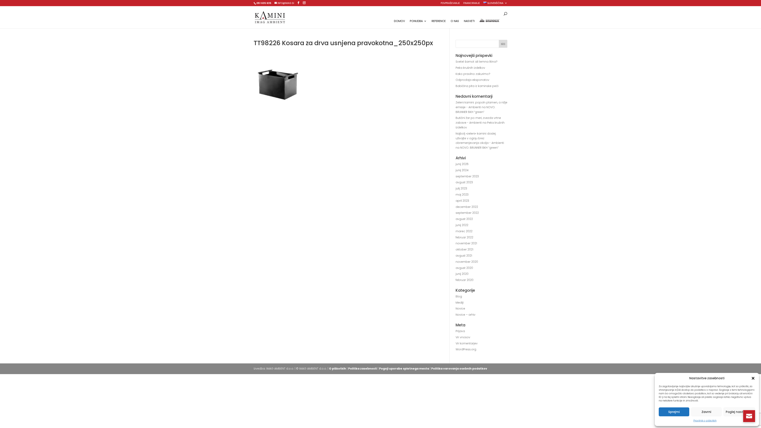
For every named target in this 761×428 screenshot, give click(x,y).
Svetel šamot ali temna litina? (476, 62)
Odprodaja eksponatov (472, 80)
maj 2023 (462, 195)
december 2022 (467, 207)
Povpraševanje (450, 3)
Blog (459, 296)
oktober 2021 (464, 249)
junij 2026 (462, 164)
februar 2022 (464, 237)
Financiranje (471, 3)
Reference (439, 21)
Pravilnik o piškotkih (705, 420)
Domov (399, 21)
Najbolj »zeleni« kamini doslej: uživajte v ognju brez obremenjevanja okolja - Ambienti (480, 138)
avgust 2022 (464, 219)
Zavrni (706, 412)
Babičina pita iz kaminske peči (477, 86)
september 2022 (467, 213)
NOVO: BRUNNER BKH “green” (479, 148)
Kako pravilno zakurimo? (473, 74)
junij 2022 (462, 225)
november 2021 (466, 243)
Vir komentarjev (467, 343)
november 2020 (467, 262)
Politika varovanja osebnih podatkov (459, 369)
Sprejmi (674, 412)
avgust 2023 (464, 182)
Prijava (460, 331)
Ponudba (416, 21)
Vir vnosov (463, 337)
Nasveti (469, 21)
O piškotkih (337, 369)
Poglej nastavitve (739, 412)
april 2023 (462, 201)
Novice (460, 308)
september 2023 (467, 176)
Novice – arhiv (465, 315)
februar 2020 (464, 280)
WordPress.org (466, 349)
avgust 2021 (464, 256)
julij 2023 (461, 188)
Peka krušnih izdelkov (470, 68)
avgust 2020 (464, 268)
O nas (455, 21)
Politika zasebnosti (362, 369)
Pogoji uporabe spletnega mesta (404, 369)
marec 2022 (464, 231)
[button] (753, 378)
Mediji (460, 303)
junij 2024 (462, 170)
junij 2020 (462, 274)
